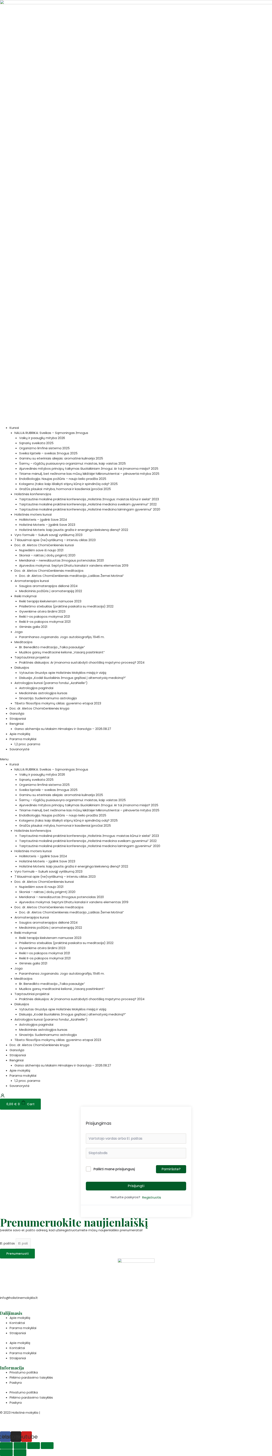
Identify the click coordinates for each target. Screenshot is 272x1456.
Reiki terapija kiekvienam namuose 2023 (50, 601)
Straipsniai (18, 718)
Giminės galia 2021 (33, 626)
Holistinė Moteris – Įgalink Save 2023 (47, 524)
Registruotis (151, 1197)
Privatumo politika (24, 1372)
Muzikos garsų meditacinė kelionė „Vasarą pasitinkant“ (62, 652)
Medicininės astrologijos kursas (43, 693)
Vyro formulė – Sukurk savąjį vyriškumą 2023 (48, 535)
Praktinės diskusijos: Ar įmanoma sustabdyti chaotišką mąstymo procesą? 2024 (81, 662)
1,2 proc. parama (27, 744)
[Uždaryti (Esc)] (6, 1445)
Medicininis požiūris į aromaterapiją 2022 (50, 591)
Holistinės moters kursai (33, 514)
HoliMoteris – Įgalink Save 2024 (43, 519)
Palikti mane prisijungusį (114, 1169)
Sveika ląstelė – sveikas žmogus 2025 (48, 453)
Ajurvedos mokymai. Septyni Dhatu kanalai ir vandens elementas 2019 (73, 565)
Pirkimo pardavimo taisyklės (31, 1377)
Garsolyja (17, 713)
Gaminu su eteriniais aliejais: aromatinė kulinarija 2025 (61, 458)
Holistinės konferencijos (32, 494)
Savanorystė (19, 749)
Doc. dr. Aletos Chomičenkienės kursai (44, 545)
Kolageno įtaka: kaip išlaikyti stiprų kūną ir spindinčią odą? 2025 (68, 484)
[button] (136, 759)
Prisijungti (136, 1185)
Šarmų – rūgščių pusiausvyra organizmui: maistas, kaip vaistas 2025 (72, 463)
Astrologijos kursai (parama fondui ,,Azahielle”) (51, 683)
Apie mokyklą (20, 734)
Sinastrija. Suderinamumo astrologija (48, 698)
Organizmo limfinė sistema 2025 (44, 448)
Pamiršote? (171, 1169)
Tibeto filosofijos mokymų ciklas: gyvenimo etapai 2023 (57, 703)
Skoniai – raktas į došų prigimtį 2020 (47, 555)
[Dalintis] (20, 1445)
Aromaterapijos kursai (31, 581)
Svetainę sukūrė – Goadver (21, 1423)
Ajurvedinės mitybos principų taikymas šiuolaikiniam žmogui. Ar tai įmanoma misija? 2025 (88, 468)
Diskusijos (21, 667)
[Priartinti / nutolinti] (47, 1445)
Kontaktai (17, 1323)
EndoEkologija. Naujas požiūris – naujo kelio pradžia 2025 (62, 478)
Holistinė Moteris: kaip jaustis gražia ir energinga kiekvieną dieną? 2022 (73, 530)
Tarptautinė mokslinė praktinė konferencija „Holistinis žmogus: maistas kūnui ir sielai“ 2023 (89, 499)
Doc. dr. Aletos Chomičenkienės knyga (39, 708)
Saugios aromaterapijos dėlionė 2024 (48, 586)
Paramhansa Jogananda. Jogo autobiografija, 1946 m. (62, 637)
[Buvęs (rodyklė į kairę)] (6, 1452)
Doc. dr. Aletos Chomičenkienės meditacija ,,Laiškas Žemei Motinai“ (71, 575)
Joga (18, 632)
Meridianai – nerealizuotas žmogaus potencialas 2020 (61, 560)
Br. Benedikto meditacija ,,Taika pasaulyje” (52, 647)
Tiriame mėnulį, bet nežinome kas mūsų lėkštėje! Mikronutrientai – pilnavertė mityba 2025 (89, 473)
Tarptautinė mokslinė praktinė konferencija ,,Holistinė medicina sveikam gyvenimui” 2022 (88, 504)
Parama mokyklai (23, 739)
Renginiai (17, 723)
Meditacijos (23, 642)
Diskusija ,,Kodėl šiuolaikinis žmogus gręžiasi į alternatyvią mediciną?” (72, 677)
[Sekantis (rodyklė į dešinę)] (20, 1452)
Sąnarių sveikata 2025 (36, 443)
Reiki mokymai (25, 596)
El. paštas (8, 1243)
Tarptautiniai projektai (31, 657)
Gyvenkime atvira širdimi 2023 (42, 611)
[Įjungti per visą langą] (33, 1445)
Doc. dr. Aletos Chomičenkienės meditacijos (49, 570)
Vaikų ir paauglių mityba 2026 (42, 438)
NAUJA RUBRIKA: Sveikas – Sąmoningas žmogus (51, 433)
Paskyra (16, 1382)
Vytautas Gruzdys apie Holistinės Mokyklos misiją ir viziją (62, 672)
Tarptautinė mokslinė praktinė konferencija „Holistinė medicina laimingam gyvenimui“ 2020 (89, 509)
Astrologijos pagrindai (36, 688)
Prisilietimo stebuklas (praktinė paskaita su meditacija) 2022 (66, 606)
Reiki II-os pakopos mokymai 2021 (45, 621)
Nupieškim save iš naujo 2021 (41, 550)
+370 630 (7, 1303)
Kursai (14, 427)
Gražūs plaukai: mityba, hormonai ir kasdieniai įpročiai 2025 (65, 489)
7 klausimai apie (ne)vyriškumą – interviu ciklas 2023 (55, 540)
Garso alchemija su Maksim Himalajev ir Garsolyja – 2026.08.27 (62, 729)
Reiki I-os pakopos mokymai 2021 (44, 616)
